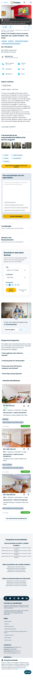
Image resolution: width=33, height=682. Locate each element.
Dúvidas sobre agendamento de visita (14, 205)
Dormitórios (9, 282)
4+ (15, 285)
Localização (9, 274)
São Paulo (3, 30)
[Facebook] (6, 598)
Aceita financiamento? (10, 202)
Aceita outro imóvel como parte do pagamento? (16, 207)
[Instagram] (14, 598)
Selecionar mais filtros (23, 290)
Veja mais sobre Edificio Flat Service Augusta (16, 166)
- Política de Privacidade (10, 629)
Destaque (4, 41)
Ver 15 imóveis (11, 290)
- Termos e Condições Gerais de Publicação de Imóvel (15, 632)
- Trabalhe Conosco (9, 635)
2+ (9, 285)
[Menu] (31, 2)
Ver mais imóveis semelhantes (16, 518)
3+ (12, 285)
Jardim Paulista (11, 30)
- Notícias (6, 624)
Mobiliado (10, 41)
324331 (11, 31)
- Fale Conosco (7, 640)
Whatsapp (26, 426)
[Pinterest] (18, 598)
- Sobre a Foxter (7, 621)
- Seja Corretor (7, 637)
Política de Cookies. (23, 669)
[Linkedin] (27, 598)
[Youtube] (22, 598)
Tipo (7, 267)
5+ (18, 285)
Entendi (27, 672)
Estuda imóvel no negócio (21, 41)
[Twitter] (10, 598)
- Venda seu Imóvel (8, 626)
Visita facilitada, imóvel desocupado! (11, 43)
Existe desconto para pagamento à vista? (15, 210)
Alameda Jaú (19, 30)
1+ (6, 285)
